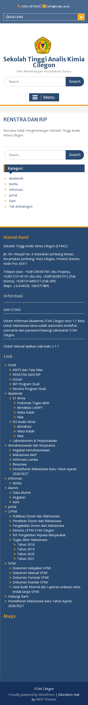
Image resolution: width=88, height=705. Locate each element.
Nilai (20, 417)
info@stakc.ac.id (58, 6)
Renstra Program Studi (29, 389)
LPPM (12, 511)
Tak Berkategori (20, 206)
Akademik (16, 178)
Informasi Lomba (25, 459)
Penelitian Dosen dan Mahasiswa (37, 521)
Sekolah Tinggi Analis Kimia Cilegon (44, 62)
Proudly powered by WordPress (32, 694)
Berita (13, 184)
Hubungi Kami (18, 596)
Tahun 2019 (26, 549)
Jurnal (13, 195)
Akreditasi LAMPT (30, 407)
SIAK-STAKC (12, 309)
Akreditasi (24, 426)
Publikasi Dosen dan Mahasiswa (36, 516)
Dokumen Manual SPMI (30, 573)
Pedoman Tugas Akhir (33, 403)
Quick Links (14, 17)
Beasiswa (20, 464)
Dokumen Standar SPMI (30, 582)
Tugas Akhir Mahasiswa (30, 540)
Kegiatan (19, 497)
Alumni (13, 488)
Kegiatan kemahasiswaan (31, 450)
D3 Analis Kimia (24, 422)
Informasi (16, 189)
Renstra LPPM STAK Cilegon (33, 530)
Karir (12, 201)
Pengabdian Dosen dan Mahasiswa (38, 525)
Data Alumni (22, 492)
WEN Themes (46, 699)
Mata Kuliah (26, 412)
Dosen (17, 379)
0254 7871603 (31, 6)
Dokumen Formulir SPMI (31, 577)
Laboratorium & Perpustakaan (35, 440)
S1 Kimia (19, 398)
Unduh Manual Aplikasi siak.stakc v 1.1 (31, 346)
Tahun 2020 (26, 554)
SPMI (12, 563)
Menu (49, 97)
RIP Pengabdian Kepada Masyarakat (39, 535)
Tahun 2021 (26, 558)
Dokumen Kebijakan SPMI (32, 568)
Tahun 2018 (26, 544)
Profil (12, 365)
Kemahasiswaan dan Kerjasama (31, 445)
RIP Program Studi (26, 384)
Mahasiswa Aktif (25, 455)
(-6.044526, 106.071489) (31, 286)
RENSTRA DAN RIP (27, 374)
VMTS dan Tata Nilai (27, 370)
